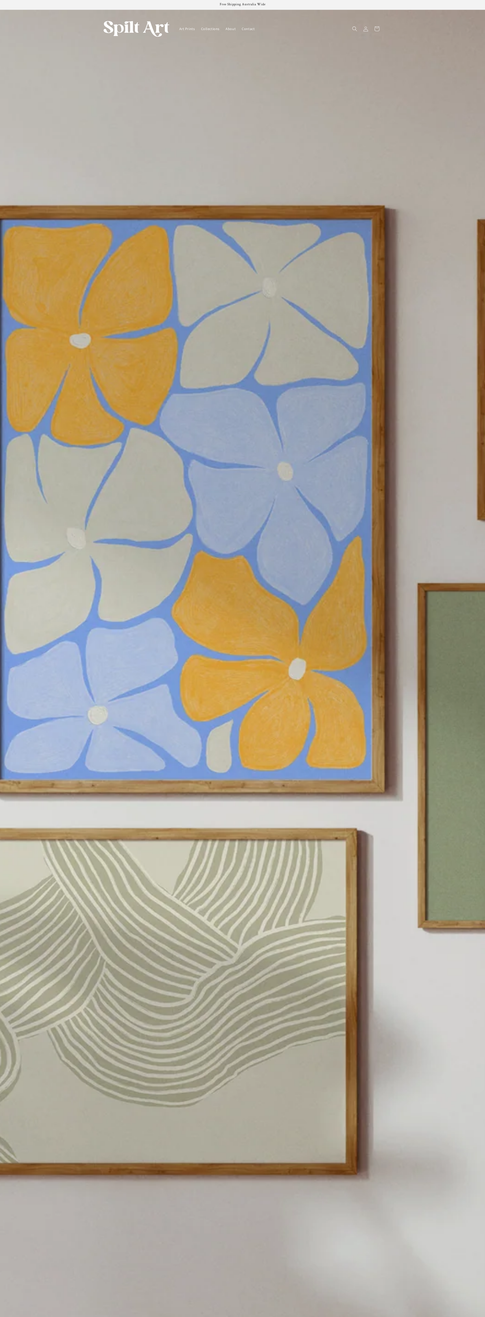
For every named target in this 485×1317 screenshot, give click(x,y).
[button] (354, 28)
